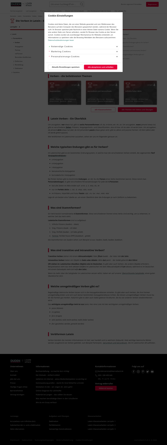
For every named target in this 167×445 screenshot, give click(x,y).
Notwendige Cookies (62, 46)
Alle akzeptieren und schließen (100, 67)
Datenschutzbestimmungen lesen (61, 40)
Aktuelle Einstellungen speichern (66, 67)
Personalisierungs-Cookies (65, 57)
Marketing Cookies (61, 51)
